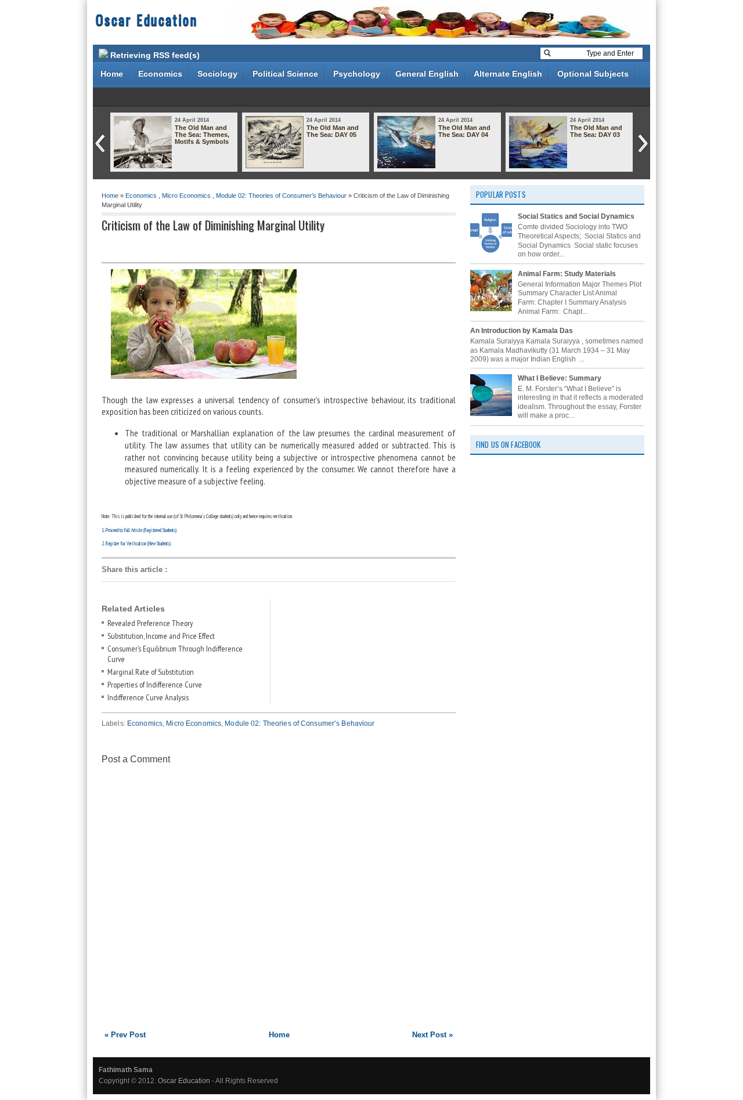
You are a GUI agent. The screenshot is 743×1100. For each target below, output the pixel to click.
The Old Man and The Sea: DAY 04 (464, 131)
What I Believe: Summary (559, 378)
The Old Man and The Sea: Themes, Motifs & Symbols (202, 134)
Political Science (285, 73)
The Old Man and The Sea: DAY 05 (332, 131)
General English (427, 73)
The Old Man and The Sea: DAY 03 (596, 131)
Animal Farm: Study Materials (567, 274)
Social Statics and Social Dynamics (576, 216)
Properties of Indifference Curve (154, 684)
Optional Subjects (593, 73)
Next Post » (432, 1034)
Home (111, 73)
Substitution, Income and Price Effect (161, 636)
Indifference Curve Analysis (148, 697)
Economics (160, 73)
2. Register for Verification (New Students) (136, 543)
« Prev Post (125, 1034)
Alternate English (508, 73)
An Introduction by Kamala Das (521, 331)
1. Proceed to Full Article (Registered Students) (139, 530)
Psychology (356, 73)
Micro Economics (186, 195)
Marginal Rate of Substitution (150, 672)
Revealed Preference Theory (150, 623)
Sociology (217, 73)
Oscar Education (146, 19)
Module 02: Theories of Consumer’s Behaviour (281, 195)
